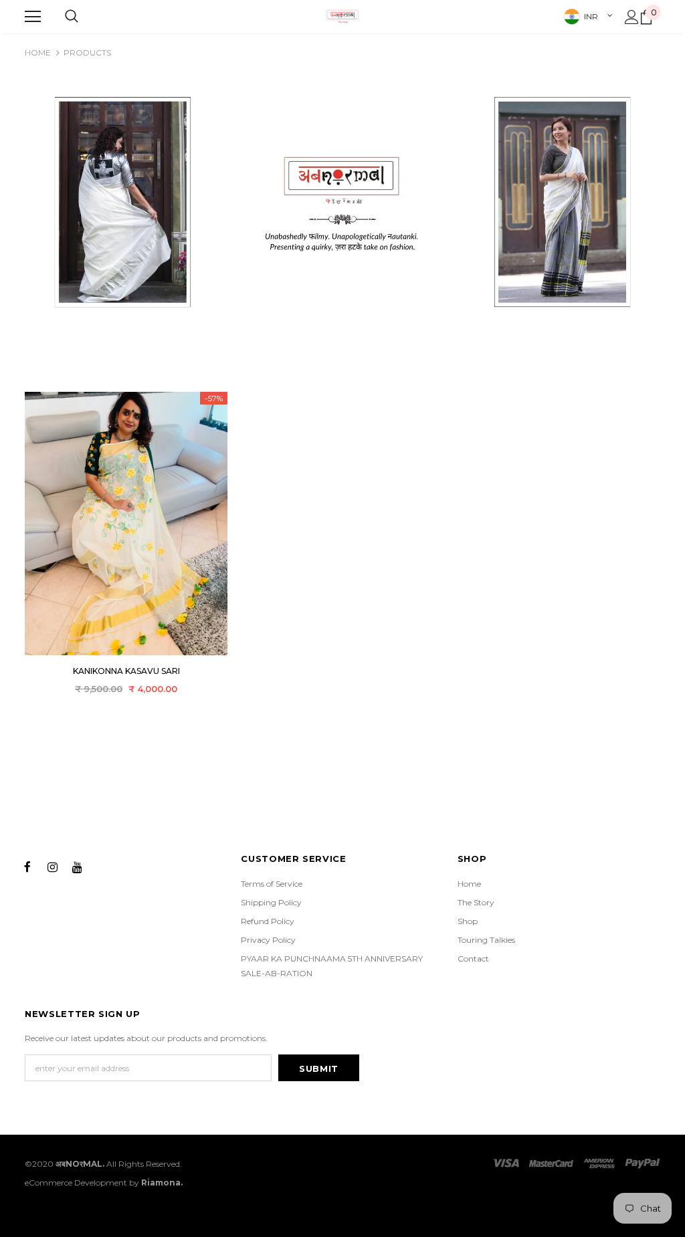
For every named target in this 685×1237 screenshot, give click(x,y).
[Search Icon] (71, 16)
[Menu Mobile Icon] (33, 17)
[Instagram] (52, 866)
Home (38, 52)
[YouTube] (77, 866)
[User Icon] (632, 17)
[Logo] (342, 16)
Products (87, 52)
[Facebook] (27, 866)
